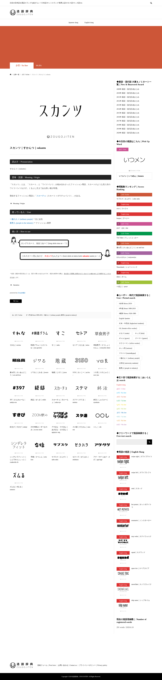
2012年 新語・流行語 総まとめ (128, 101)
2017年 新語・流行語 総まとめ (128, 121)
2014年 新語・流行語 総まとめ (128, 109)
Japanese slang (73, 22)
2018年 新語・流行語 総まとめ (128, 125)
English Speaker (124, 318)
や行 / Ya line (121, 417)
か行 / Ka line (121, 393)
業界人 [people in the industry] (21, 223)
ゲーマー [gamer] (141, 338)
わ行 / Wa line (121, 424)
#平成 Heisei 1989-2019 (35, 315)
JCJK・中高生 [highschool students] (131, 323)
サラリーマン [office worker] (129, 343)
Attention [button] (16, 285)
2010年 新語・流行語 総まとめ (128, 93)
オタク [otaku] (124, 333)
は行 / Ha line (121, 409)
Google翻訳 (21, 293)
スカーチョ (41, 196)
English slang (89, 22)
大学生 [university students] (128, 363)
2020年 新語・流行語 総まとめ (128, 133)
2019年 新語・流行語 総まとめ (128, 129)
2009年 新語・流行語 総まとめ (128, 89)
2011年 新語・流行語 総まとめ (128, 97)
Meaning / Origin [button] (19, 203)
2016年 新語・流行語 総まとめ (128, 117)
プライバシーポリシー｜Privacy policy (93, 665)
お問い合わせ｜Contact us (67, 665)
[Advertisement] (81, 44)
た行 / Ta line (121, 401)
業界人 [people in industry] (69, 315)
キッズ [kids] (139, 333)
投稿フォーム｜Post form (46, 665)
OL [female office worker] (128, 328)
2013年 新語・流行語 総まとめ (128, 105)
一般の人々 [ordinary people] (21, 219)
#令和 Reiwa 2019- (125, 303)
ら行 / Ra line (121, 420)
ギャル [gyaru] (124, 338)
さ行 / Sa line (22, 65)
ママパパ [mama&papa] (127, 353)
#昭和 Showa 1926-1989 (127, 313)
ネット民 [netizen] (125, 348)
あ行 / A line (121, 389)
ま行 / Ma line (121, 413)
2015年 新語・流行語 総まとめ (128, 113)
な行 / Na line (121, 405)
